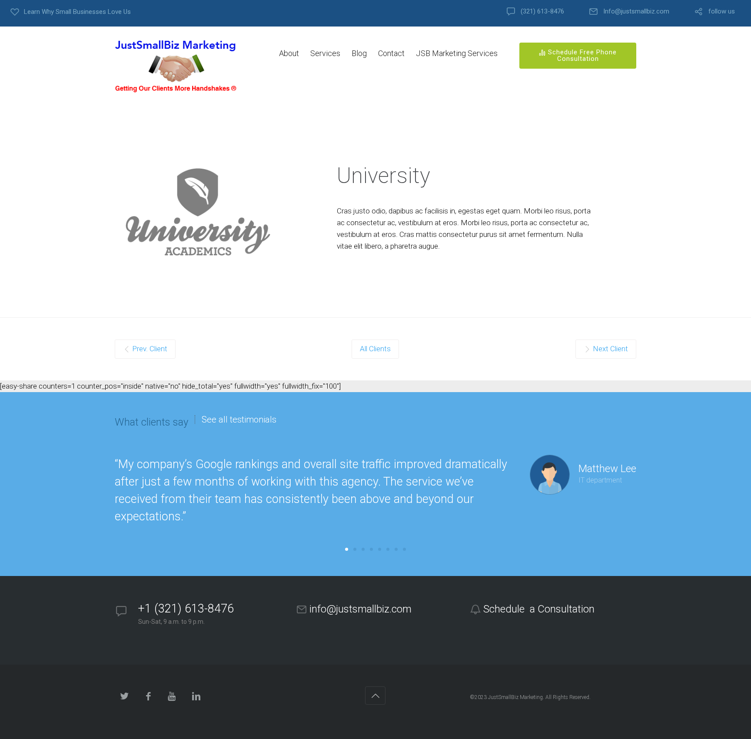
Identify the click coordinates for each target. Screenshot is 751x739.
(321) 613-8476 (542, 11)
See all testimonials (239, 419)
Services (325, 53)
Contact (391, 53)
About (289, 53)
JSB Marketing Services (457, 53)
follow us (721, 11)
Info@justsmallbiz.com (636, 11)
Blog (359, 53)
